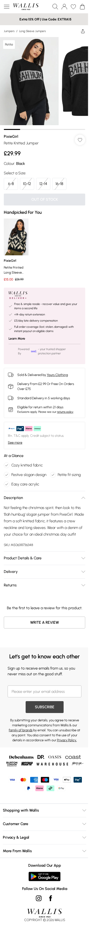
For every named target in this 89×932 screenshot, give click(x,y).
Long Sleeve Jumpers (32, 31)
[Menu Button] (6, 7)
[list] (44, 83)
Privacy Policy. (67, 740)
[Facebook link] (50, 898)
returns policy (65, 412)
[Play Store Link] (44, 876)
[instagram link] (39, 898)
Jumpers (9, 31)
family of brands (21, 730)
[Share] (83, 31)
